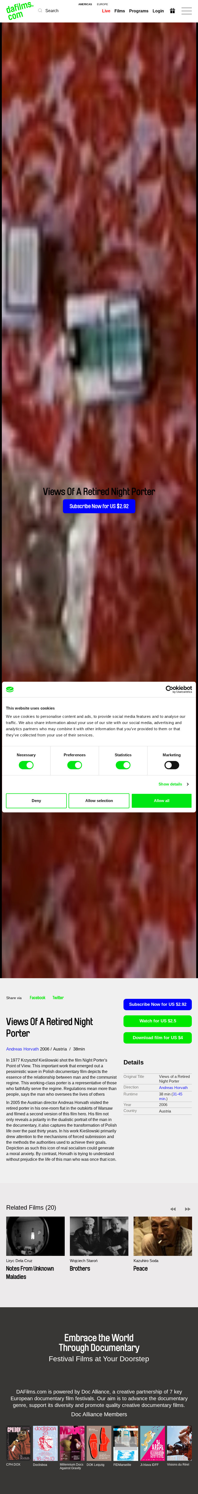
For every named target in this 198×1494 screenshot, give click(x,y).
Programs (138, 11)
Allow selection (99, 800)
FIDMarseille (122, 1465)
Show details (170, 784)
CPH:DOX (13, 1464)
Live (106, 11)
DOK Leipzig (95, 1465)
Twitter (58, 998)
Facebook (37, 998)
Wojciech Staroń (83, 1260)
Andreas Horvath (22, 1049)
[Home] (20, 11)
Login (158, 11)
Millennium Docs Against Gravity (71, 1466)
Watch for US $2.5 (157, 1020)
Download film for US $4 (158, 1037)
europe (102, 4)
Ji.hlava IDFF (149, 1465)
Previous (173, 1209)
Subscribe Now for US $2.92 (99, 506)
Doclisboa (40, 1465)
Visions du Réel (178, 1464)
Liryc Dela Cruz (19, 1260)
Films (119, 11)
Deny (36, 800)
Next (188, 1209)
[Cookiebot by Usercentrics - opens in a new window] (169, 689)
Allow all (161, 800)
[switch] (74, 765)
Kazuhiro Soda (146, 1260)
